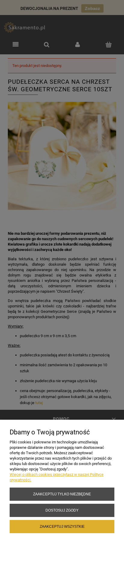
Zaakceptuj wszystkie (62, 526)
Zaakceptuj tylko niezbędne (62, 494)
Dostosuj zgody (62, 510)
